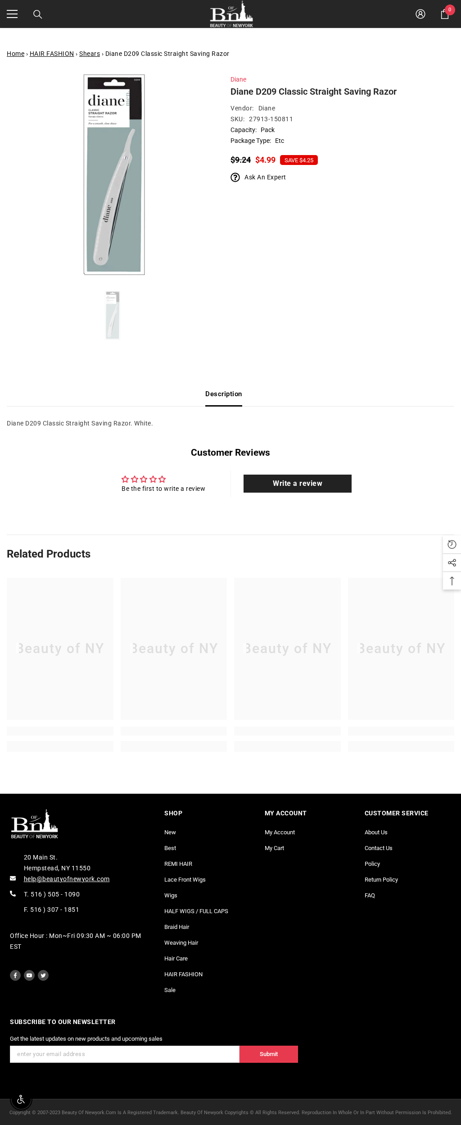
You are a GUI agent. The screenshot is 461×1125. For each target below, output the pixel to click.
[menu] (12, 14)
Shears (89, 53)
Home (15, 53)
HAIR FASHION (52, 53)
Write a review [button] (297, 483)
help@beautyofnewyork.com (67, 879)
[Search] (37, 14)
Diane (238, 79)
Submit (269, 1054)
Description (223, 394)
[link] (60, 731)
